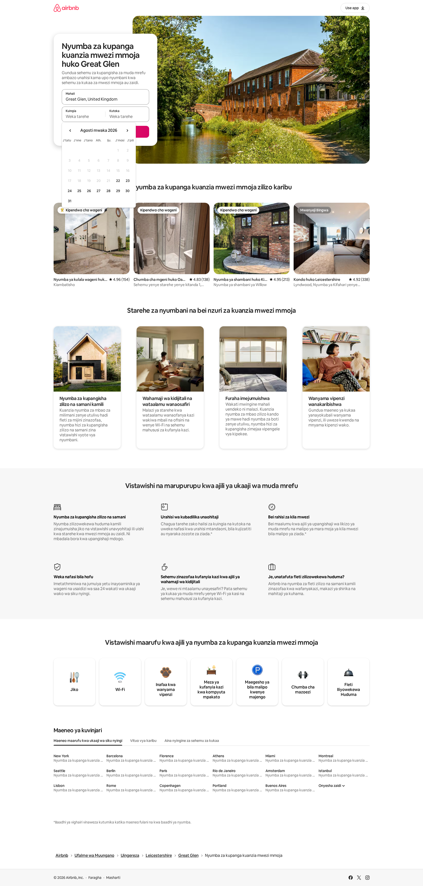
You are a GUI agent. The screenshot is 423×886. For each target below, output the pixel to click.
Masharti (113, 877)
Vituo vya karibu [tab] (143, 740)
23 (128, 180)
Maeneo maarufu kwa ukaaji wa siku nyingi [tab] (88, 740)
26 (89, 191)
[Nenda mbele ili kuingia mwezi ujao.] (127, 130)
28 (108, 191)
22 (118, 180)
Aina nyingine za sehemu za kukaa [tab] (191, 740)
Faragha (94, 877)
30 (127, 191)
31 (69, 201)
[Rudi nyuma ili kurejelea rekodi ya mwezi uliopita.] (70, 130)
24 (70, 191)
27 (99, 191)
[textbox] (83, 116)
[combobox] (105, 99)
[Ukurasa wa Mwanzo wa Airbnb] (66, 8)
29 (118, 191)
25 (79, 191)
